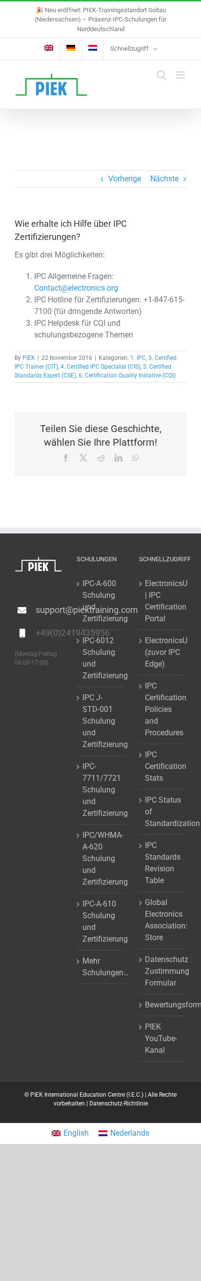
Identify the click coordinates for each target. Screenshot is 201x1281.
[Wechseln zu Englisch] (49, 48)
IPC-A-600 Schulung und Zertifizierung (100, 601)
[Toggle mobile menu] (181, 75)
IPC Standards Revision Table (163, 863)
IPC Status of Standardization (163, 811)
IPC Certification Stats (163, 766)
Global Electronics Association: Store (163, 920)
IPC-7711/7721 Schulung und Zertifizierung (100, 790)
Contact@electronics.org (76, 288)
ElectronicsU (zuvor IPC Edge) (163, 652)
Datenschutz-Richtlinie (118, 1103)
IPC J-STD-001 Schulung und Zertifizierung (100, 721)
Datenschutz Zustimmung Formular (163, 971)
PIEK (28, 358)
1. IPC (138, 358)
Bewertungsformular (163, 1004)
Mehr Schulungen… (100, 966)
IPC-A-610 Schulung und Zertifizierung (100, 921)
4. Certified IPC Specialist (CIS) (100, 366)
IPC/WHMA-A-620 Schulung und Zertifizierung (100, 858)
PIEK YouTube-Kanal (161, 1038)
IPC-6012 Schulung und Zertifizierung (100, 658)
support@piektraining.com (49, 610)
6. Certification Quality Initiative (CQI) (127, 375)
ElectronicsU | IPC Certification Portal (163, 601)
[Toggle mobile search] (161, 75)
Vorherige (124, 178)
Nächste (164, 178)
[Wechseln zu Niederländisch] (92, 48)
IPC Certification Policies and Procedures (163, 709)
